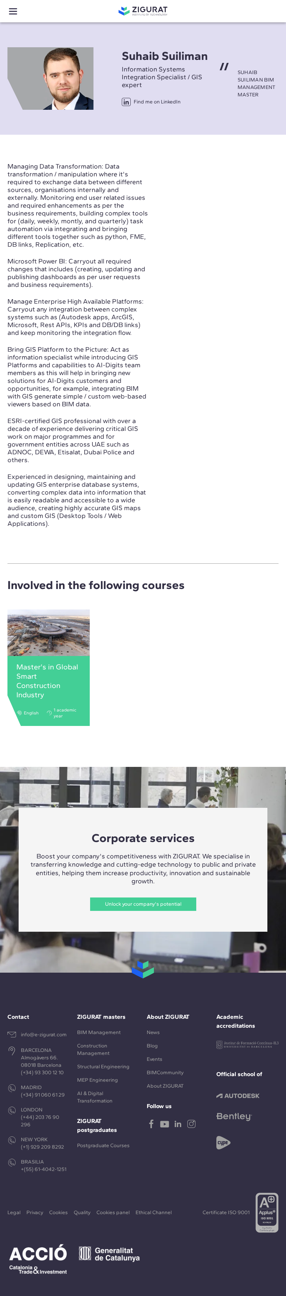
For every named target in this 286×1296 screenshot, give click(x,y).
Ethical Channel (154, 1212)
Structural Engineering (103, 1066)
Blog (152, 1046)
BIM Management (99, 1032)
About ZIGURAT (165, 1086)
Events (154, 1059)
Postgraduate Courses (103, 1145)
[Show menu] (13, 11)
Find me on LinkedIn (157, 102)
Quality (82, 1212)
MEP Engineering (97, 1080)
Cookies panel (113, 1212)
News (153, 1032)
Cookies (58, 1212)
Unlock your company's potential (143, 904)
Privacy (34, 1212)
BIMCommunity (165, 1072)
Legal (13, 1212)
